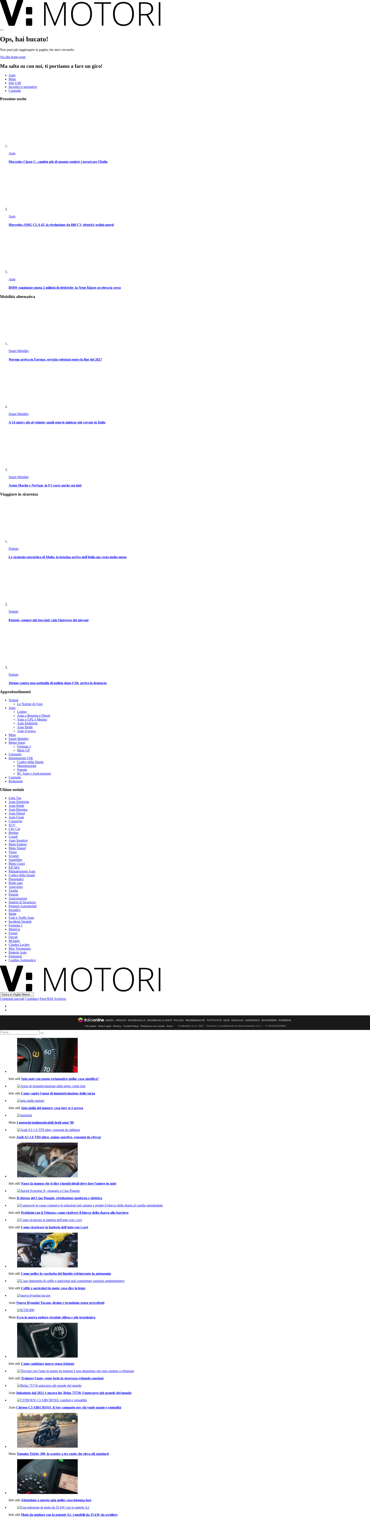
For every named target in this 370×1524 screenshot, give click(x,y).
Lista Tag (15, 798)
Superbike (15, 860)
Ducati (13, 937)
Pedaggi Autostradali (23, 906)
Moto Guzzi (17, 863)
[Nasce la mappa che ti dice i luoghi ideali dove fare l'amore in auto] (189, 1160)
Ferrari (13, 933)
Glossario (15, 754)
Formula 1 (24, 746)
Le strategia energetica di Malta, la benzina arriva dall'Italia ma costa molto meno (68, 557)
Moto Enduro (18, 844)
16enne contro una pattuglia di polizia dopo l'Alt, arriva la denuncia (58, 683)
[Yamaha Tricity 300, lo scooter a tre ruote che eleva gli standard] (189, 1430)
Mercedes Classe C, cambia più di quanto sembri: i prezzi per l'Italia (58, 161)
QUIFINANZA (252, 1020)
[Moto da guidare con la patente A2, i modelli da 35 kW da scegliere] (189, 1507)
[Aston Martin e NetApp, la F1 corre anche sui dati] (189, 450)
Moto (12, 79)
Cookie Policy (131, 1026)
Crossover (15, 821)
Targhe (13, 890)
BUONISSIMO (269, 1020)
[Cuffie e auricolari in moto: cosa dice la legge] (189, 1281)
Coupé (13, 836)
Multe (12, 914)
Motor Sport (17, 742)
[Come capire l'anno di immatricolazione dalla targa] (189, 1086)
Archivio (60, 999)
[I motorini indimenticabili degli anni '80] (189, 1115)
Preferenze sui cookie (152, 1026)
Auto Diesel (17, 813)
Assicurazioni (18, 898)
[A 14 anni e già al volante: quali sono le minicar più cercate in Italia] (189, 387)
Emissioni (15, 956)
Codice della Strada (30, 762)
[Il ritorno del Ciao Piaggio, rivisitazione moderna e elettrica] (189, 1191)
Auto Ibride (25, 727)
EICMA (14, 867)
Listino (22, 712)
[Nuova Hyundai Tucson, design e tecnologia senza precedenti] (189, 1295)
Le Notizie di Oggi (30, 704)
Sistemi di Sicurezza (22, 902)
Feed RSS (46, 999)
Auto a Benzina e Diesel (33, 715)
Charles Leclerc (19, 944)
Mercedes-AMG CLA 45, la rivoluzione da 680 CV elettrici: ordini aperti (61, 225)
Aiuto (170, 1026)
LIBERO (109, 1020)
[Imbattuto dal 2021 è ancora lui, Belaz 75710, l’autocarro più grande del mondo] (189, 1386)
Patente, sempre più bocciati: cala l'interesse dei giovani (48, 620)
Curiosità (15, 90)
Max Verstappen (20, 948)
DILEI (227, 1020)
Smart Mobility (19, 351)
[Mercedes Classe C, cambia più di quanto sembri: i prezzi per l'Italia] (189, 126)
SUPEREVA (285, 1020)
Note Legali (104, 1026)
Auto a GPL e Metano (32, 719)
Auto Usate (16, 817)
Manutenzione (26, 766)
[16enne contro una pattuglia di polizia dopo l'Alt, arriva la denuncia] (189, 648)
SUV (12, 825)
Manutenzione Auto (22, 871)
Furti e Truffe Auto (21, 917)
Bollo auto (16, 883)
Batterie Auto (18, 952)
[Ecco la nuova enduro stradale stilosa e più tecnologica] (189, 1310)
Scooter (14, 856)
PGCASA (179, 1020)
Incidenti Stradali (20, 921)
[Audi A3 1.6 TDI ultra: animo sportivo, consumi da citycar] (189, 1130)
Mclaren (14, 941)
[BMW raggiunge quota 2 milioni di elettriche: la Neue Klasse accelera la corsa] (189, 252)
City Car (14, 829)
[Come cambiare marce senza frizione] (189, 1340)
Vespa (13, 852)
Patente (22, 769)
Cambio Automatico (22, 960)
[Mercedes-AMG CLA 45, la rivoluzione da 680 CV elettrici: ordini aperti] (189, 189)
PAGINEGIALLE (136, 1020)
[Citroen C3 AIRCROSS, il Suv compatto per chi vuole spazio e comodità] (189, 1400)
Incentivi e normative (23, 87)
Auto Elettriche (27, 723)
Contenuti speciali (12, 999)
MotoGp (14, 929)
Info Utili (15, 83)
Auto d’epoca (26, 731)
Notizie (13, 548)
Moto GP (23, 750)
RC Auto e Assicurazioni (34, 773)
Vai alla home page (13, 57)
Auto (12, 75)
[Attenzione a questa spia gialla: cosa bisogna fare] (189, 1477)
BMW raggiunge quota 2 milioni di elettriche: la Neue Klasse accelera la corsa (65, 287)
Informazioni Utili (21, 758)
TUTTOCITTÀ (214, 1020)
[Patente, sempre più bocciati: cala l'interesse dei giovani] (189, 585)
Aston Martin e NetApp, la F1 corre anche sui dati (45, 485)
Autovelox (16, 887)
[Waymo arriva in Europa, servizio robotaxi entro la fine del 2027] (189, 324)
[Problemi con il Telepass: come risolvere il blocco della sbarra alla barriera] (189, 1205)
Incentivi (14, 910)
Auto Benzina (18, 809)
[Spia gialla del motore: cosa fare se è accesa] (189, 1101)
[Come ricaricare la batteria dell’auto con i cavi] (189, 1220)
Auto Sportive (18, 840)
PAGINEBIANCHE (195, 1020)
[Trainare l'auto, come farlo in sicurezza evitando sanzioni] (189, 1371)
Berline (13, 833)
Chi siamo (90, 1026)
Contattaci (32, 999)
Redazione (16, 781)
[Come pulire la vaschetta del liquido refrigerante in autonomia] (189, 1250)
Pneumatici (16, 879)
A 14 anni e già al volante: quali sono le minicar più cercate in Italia (57, 422)
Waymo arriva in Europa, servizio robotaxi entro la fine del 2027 (55, 359)
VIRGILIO (121, 1020)
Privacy (117, 1026)
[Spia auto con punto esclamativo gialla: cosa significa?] (189, 1055)
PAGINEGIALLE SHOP (159, 1020)
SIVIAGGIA (237, 1020)
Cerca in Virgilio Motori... (17, 994)
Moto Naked (17, 848)
